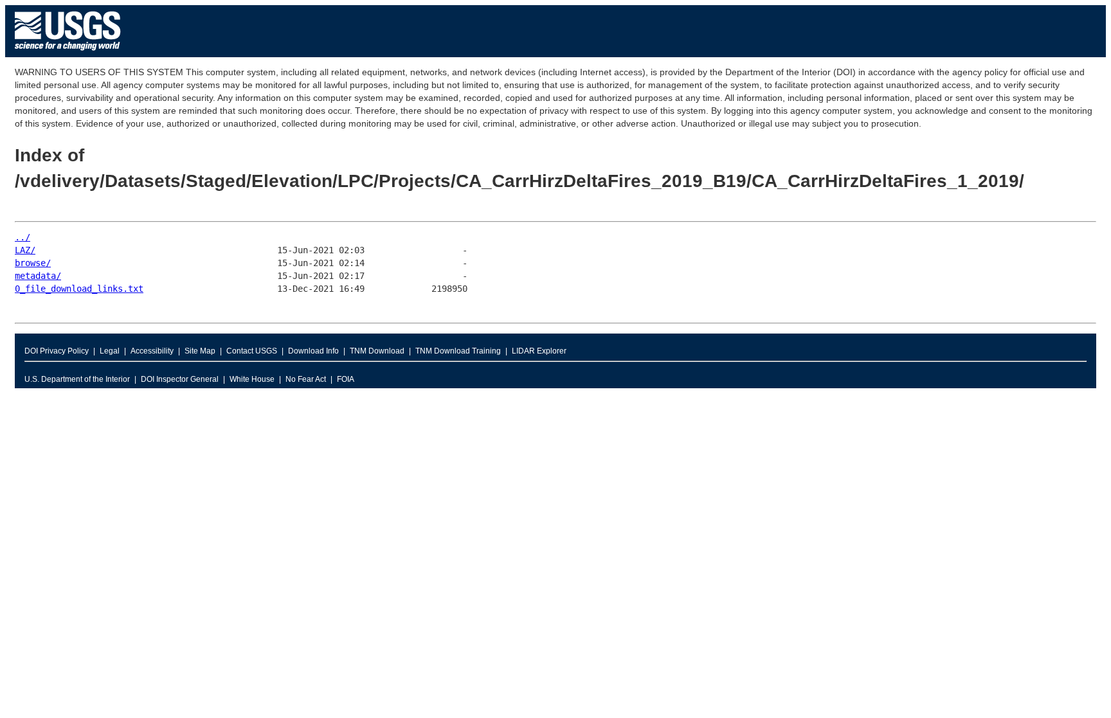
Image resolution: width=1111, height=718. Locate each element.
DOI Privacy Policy (56, 350)
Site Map (200, 350)
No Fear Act (305, 379)
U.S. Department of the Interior (77, 379)
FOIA (345, 379)
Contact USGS (251, 350)
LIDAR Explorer (539, 350)
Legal (110, 350)
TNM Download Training (458, 350)
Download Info (313, 350)
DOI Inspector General (180, 379)
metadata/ (38, 276)
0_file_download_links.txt (79, 288)
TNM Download (377, 350)
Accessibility (152, 350)
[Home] (68, 53)
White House (252, 379)
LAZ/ (25, 250)
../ (22, 237)
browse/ (33, 263)
